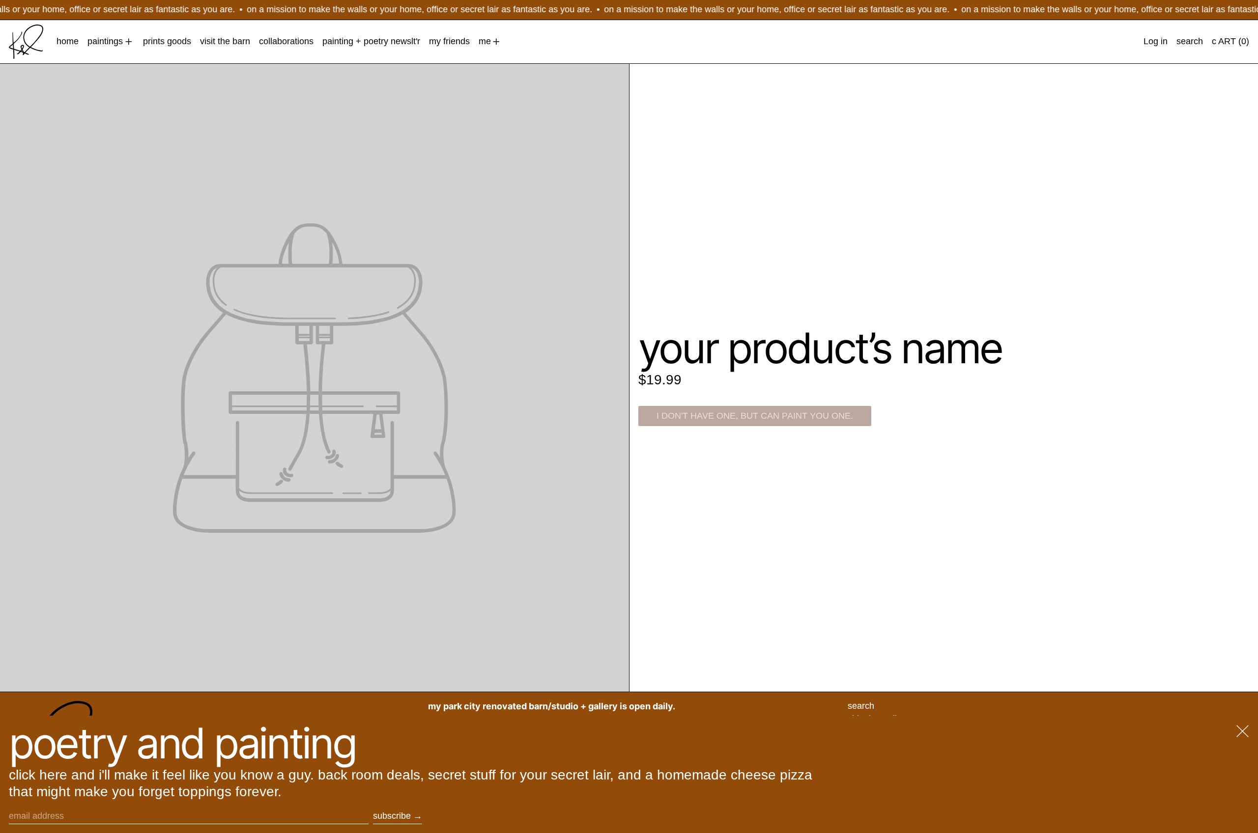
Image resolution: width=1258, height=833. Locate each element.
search (861, 706)
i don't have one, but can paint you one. (755, 416)
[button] (1189, 41)
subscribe (392, 816)
